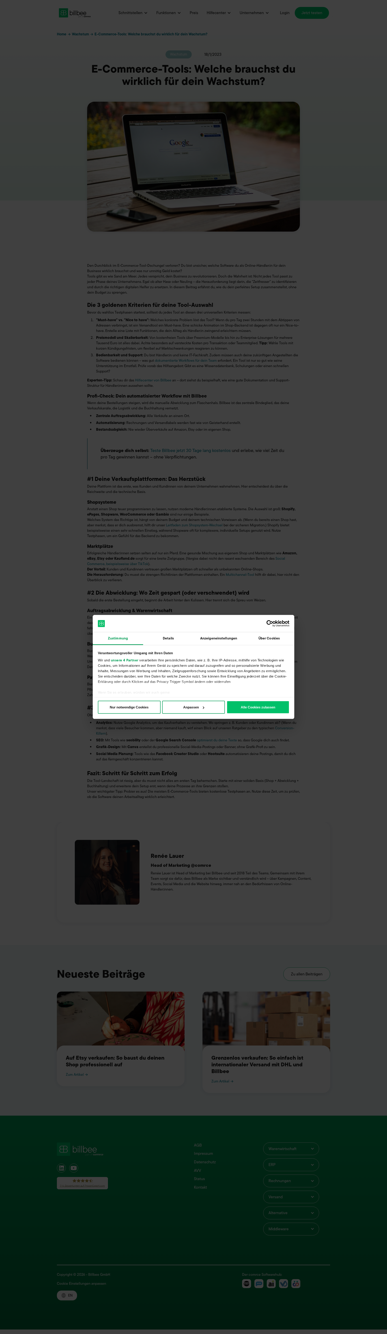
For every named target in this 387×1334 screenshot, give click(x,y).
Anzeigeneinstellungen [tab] (218, 638)
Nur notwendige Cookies (129, 707)
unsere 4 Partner (124, 660)
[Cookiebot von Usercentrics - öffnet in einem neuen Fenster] (269, 623)
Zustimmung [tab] (118, 638)
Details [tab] (168, 638)
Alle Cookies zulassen (258, 707)
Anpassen (191, 707)
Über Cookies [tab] (269, 638)
